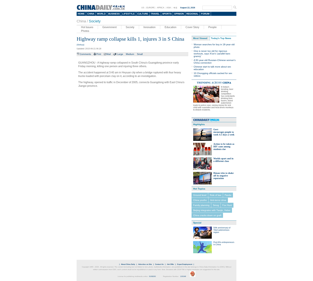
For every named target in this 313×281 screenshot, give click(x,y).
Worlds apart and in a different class (223, 159)
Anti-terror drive (218, 200)
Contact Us (159, 264)
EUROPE (150, 8)
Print (98, 54)
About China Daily (128, 264)
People (212, 27)
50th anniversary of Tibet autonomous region (221, 230)
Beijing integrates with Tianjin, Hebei (211, 210)
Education (170, 27)
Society (95, 21)
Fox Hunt (227, 205)
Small (140, 54)
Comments (85, 54)
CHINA (90, 13)
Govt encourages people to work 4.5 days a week (223, 132)
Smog (216, 205)
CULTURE (142, 13)
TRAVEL (155, 13)
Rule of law (215, 195)
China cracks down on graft (207, 215)
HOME (81, 13)
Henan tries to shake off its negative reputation (223, 176)
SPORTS (166, 13)
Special (197, 222)
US (142, 8)
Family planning (201, 205)
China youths (200, 200)
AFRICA (160, 8)
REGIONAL (192, 13)
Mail (108, 54)
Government (109, 27)
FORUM (205, 13)
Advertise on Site (145, 264)
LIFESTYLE (128, 13)
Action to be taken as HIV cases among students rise (223, 146)
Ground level (199, 195)
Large (120, 54)
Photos (85, 31)
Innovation (149, 27)
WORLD (101, 13)
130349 (183, 276)
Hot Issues (87, 27)
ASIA (168, 8)
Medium (130, 54)
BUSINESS (114, 13)
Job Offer (170, 264)
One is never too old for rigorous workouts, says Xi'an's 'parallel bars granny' (212, 54)
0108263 (152, 276)
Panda (228, 195)
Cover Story (192, 27)
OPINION (179, 13)
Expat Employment (184, 264)
